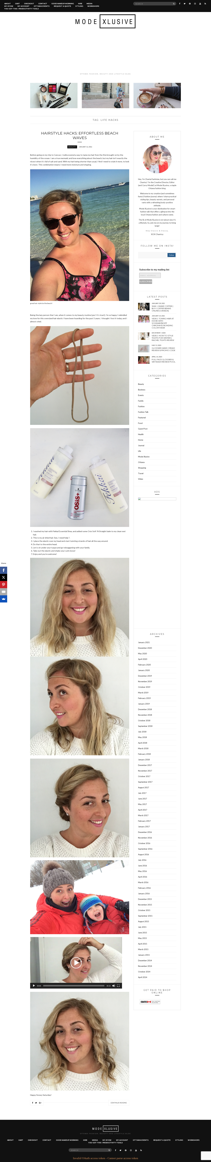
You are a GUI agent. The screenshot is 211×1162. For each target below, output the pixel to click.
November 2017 (145, 771)
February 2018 (144, 754)
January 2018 (144, 759)
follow (171, 255)
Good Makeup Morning (62, 4)
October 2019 (144, 687)
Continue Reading (119, 1103)
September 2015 (145, 916)
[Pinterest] (3, 584)
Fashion (141, 406)
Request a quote (62, 6)
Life (139, 451)
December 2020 (145, 648)
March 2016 (143, 882)
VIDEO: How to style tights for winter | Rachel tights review (163, 337)
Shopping (142, 468)
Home (140, 440)
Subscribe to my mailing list (154, 269)
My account (23, 6)
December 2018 (145, 709)
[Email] (3, 591)
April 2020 (142, 659)
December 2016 (145, 832)
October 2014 (144, 972)
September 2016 (145, 849)
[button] (76, 963)
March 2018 (143, 748)
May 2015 (142, 938)
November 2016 (145, 838)
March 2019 (143, 692)
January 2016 (144, 893)
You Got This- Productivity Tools (21, 9)
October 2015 (144, 910)
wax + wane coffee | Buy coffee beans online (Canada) (162, 308)
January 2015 (144, 955)
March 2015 (143, 949)
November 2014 (145, 966)
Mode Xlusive (143, 456)
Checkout (29, 4)
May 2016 (142, 871)
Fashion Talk (143, 412)
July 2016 (142, 860)
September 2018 (145, 726)
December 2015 (145, 899)
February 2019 (144, 698)
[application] (76, 963)
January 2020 (144, 670)
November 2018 (145, 715)
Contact (42, 4)
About (7, 4)
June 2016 (142, 865)
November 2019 (145, 681)
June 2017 (142, 799)
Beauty (72, 147)
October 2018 (144, 720)
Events (141, 395)
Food (140, 423)
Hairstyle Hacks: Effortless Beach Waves (79, 135)
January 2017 (144, 826)
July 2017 (142, 793)
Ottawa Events (42, 6)
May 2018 (142, 737)
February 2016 (144, 888)
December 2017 (145, 765)
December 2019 (145, 676)
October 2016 (144, 843)
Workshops (93, 6)
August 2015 (143, 921)
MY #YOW (8, 6)
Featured (142, 417)
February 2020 (144, 665)
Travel (140, 473)
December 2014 (145, 960)
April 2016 (142, 877)
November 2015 (145, 905)
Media (89, 4)
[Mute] (113, 985)
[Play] (33, 985)
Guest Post (142, 429)
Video (140, 479)
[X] (3, 577)
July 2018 (142, 732)
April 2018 (142, 743)
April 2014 (142, 977)
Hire (80, 4)
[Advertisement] (105, 50)
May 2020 (142, 653)
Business (141, 390)
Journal (141, 445)
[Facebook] (3, 570)
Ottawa (141, 462)
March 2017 (143, 815)
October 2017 (144, 776)
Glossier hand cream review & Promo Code (163, 349)
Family (141, 401)
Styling (79, 6)
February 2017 (144, 821)
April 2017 (142, 810)
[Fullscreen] (118, 985)
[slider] (73, 985)
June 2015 (142, 932)
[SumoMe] (3, 598)
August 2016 (143, 854)
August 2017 (143, 787)
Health (141, 434)
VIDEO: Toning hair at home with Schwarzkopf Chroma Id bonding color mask (163, 323)
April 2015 (142, 944)
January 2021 (144, 642)
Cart (17, 4)
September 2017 (145, 782)
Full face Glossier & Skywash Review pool (163, 360)
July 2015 (142, 927)
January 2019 (144, 704)
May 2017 (142, 804)
